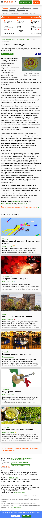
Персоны (12, 10)
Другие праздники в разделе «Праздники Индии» (19, 207)
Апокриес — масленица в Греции (15, 279)
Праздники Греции (7, 281)
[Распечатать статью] (39, 54)
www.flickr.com (6, 204)
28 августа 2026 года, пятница (21, 22)
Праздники (5, 8)
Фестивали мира (10, 214)
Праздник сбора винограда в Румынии (17, 429)
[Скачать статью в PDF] (36, 54)
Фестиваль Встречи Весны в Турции (17, 316)
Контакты (14, 459)
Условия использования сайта (20, 462)
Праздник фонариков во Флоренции (17, 354)
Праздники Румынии (8, 432)
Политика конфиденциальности (20, 465)
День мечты (19, 27)
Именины (13, 8)
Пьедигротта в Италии (11, 392)
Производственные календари (11, 12)
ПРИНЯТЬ (26, 516)
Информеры (21, 459)
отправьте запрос (15, 507)
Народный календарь (24, 8)
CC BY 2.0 (24, 204)
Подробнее (15, 516)
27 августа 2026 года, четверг (8, 22)
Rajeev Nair (16, 201)
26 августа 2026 (7, 54)
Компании (5, 10)
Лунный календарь (22, 10)
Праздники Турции (7, 319)
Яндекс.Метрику (34, 512)
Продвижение (21, 458)
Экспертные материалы (28, 13)
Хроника (35, 8)
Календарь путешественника (10, 13)
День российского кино (8, 28)
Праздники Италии (8, 357)
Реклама (29, 458)
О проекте (14, 458)
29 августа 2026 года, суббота (35, 22)
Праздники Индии (7, 246)
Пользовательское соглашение (20, 464)
